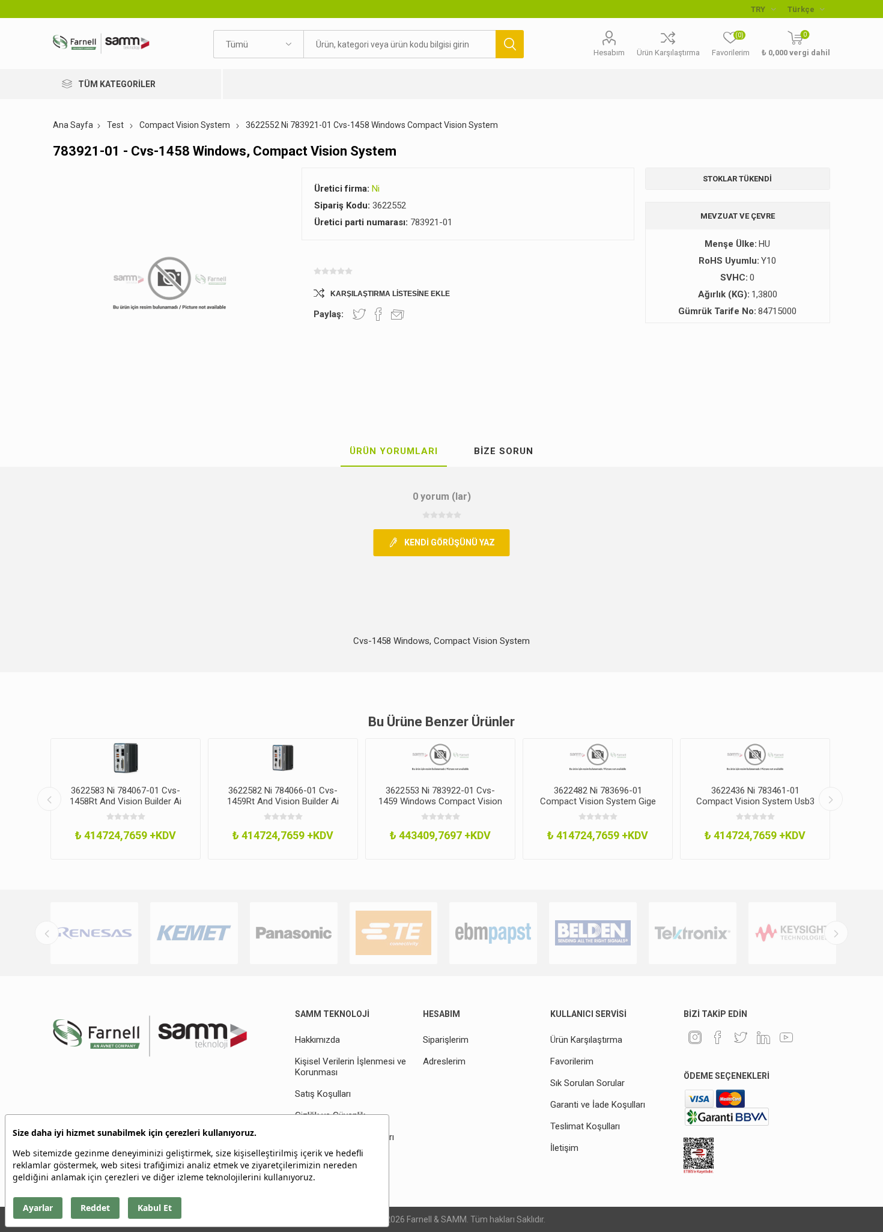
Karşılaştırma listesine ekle (390, 294)
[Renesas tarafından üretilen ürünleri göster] (94, 933)
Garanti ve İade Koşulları (597, 1104)
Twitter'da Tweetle (359, 314)
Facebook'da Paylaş (378, 314)
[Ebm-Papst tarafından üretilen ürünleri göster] (493, 933)
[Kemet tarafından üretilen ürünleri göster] (194, 933)
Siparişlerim (446, 1039)
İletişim (564, 1147)
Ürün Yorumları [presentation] (394, 451)
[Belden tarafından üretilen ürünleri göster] (593, 933)
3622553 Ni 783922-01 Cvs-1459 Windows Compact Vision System (440, 801)
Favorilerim (571, 1061)
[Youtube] (786, 1037)
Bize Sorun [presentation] (503, 451)
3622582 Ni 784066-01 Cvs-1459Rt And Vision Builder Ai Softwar (283, 801)
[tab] (394, 452)
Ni (376, 188)
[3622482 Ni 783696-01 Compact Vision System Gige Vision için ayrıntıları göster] (597, 757)
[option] (125, 799)
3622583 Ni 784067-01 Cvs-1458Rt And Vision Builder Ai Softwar (125, 801)
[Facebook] (717, 1037)
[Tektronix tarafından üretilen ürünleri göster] (692, 933)
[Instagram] (695, 1037)
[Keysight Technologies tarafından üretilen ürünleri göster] (792, 933)
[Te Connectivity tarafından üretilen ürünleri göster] (393, 933)
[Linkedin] (763, 1037)
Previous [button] (49, 799)
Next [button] (831, 799)
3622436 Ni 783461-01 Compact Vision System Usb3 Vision (755, 801)
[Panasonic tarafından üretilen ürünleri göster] (294, 933)
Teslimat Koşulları (585, 1126)
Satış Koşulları (323, 1093)
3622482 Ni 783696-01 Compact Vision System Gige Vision (598, 801)
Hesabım (609, 52)
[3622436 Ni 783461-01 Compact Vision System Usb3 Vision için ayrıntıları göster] (755, 757)
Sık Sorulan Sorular (587, 1083)
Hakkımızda (317, 1039)
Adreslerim (444, 1061)
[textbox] (399, 44)
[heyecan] (740, 1037)
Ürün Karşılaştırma (668, 52)
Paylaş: (329, 314)
